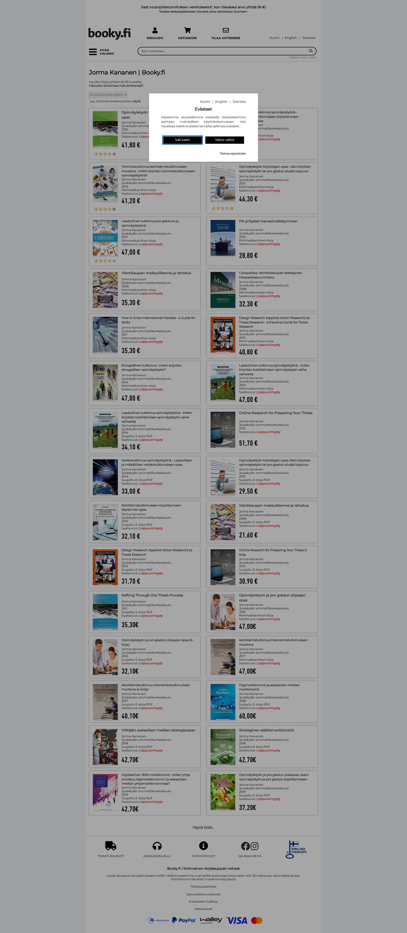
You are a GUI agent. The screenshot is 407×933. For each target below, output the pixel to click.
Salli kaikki (182, 140)
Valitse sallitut (224, 140)
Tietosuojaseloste (233, 153)
